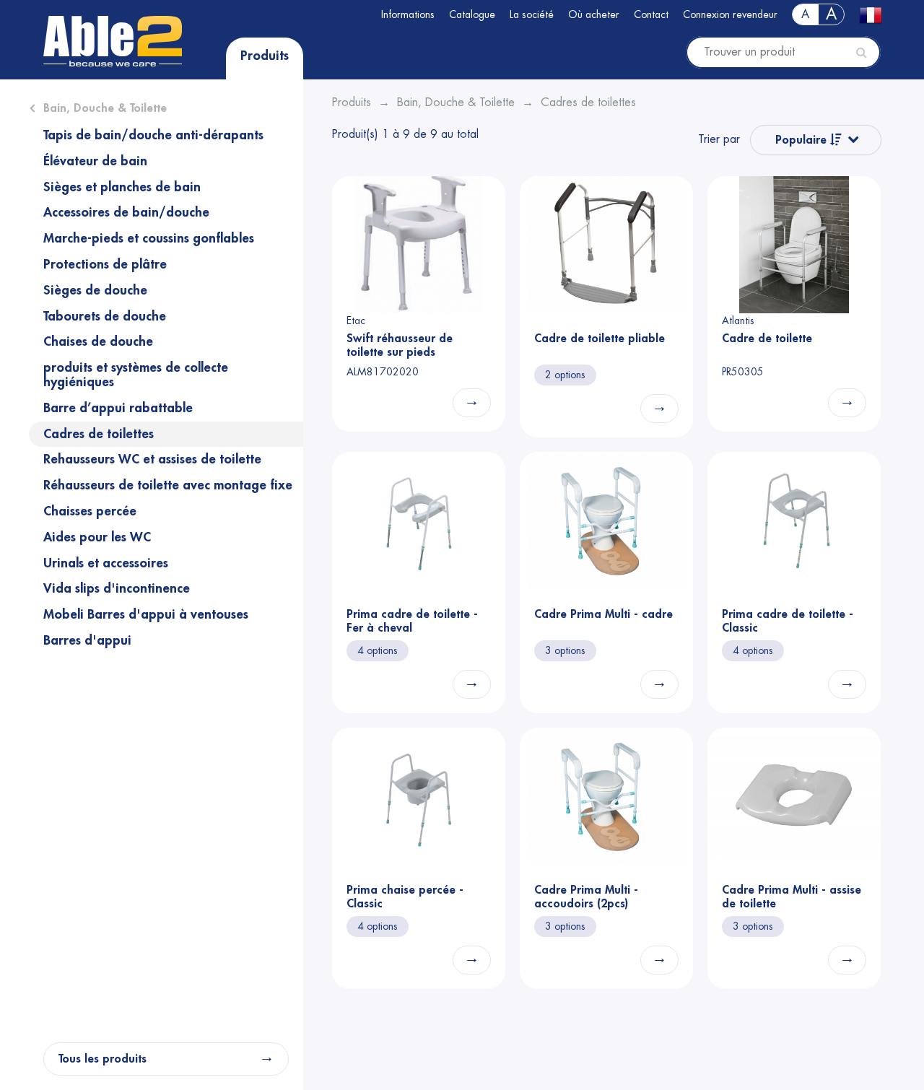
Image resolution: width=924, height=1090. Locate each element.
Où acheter (593, 14)
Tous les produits (102, 1059)
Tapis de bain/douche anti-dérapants (153, 134)
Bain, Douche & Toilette (105, 108)
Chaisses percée (89, 511)
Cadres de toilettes (98, 433)
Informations (408, 14)
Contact (651, 14)
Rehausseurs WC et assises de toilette (152, 459)
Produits (264, 55)
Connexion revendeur (730, 14)
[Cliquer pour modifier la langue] (870, 15)
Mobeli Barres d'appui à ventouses (145, 614)
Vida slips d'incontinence (116, 588)
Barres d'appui (87, 640)
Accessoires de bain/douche (126, 212)
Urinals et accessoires (105, 563)
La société (532, 14)
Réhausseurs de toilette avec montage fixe (167, 485)
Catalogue (472, 14)
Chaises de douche (98, 341)
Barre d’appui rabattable (118, 407)
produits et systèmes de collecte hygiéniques (135, 374)
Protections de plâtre (105, 264)
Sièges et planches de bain (122, 186)
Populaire (802, 140)
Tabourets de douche (104, 316)
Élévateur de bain (95, 160)
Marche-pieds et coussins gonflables (148, 238)
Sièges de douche (95, 290)
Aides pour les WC (97, 537)
